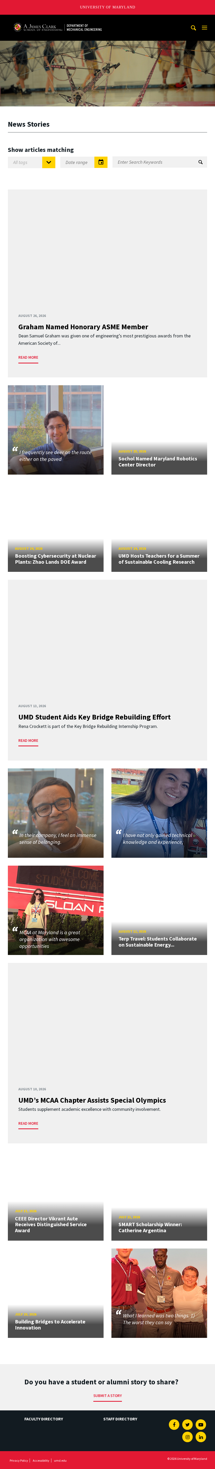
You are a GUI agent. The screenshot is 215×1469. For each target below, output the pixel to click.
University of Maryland (107, 7)
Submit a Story (107, 1395)
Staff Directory (120, 1418)
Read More (28, 357)
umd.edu (60, 1460)
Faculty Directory (43, 1418)
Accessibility (41, 1460)
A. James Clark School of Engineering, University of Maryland (57, 20)
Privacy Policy (19, 1460)
